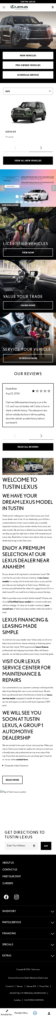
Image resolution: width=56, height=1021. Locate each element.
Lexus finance (42, 646)
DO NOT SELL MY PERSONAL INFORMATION (28, 993)
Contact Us (9, 869)
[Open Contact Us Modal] (53, 7)
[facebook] (6, 897)
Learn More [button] (28, 305)
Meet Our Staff (11, 876)
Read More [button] (12, 779)
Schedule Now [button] (28, 358)
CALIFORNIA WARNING (34, 1000)
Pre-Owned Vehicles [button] (28, 65)
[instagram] (16, 897)
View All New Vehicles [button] (28, 160)
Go (46, 845)
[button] (41, 148)
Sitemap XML (31, 986)
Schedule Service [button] (28, 74)
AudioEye (17, 1000)
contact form (22, 759)
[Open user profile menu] (49, 1013)
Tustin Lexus (35, 969)
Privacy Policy (44, 986)
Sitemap (19, 986)
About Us (8, 862)
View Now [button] (28, 252)
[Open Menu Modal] (4, 7)
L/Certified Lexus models (19, 601)
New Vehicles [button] (28, 55)
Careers (7, 883)
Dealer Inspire (43, 978)
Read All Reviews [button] (28, 446)
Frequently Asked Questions (16, 765)
